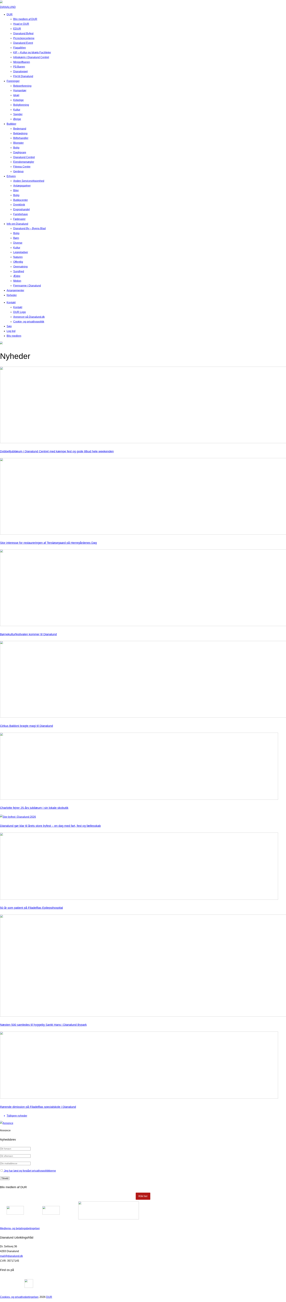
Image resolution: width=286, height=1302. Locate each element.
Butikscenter (20, 200)
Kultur (16, 109)
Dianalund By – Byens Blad (29, 228)
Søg (9, 326)
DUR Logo (19, 312)
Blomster (18, 142)
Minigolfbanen (21, 62)
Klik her (143, 1196)
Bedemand (19, 128)
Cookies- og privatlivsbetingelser (19, 1297)
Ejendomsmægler (23, 161)
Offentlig (18, 261)
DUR (10, 14)
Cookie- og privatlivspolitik (28, 321)
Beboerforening (22, 85)
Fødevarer (19, 219)
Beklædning (20, 133)
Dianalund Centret (24, 157)
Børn (16, 238)
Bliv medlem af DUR (25, 19)
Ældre (16, 276)
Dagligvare (19, 152)
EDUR (17, 28)
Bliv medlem (14, 335)
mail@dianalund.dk (11, 1256)
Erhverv (11, 176)
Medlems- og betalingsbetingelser (20, 1228)
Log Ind (11, 331)
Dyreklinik (19, 204)
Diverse (17, 242)
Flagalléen (19, 47)
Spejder (18, 114)
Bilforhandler (20, 138)
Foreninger (13, 81)
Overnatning (20, 266)
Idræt (16, 95)
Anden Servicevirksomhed (28, 180)
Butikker (11, 123)
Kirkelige (18, 100)
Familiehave (20, 214)
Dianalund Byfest (23, 33)
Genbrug (18, 171)
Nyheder (12, 295)
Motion (17, 280)
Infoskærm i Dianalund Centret (31, 57)
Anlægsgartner (22, 185)
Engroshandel (21, 209)
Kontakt (11, 302)
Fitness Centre (21, 166)
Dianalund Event (23, 42)
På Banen (19, 66)
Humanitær (19, 90)
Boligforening (21, 104)
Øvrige (17, 119)
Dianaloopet (20, 71)
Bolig (16, 147)
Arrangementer (15, 290)
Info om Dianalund (17, 223)
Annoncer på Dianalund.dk (29, 316)
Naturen (18, 257)
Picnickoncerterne (23, 38)
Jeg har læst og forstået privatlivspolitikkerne (29, 1170)
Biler (16, 190)
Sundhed (18, 271)
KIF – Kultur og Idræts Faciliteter (32, 52)
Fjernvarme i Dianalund (27, 285)
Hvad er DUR (21, 23)
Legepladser (20, 252)
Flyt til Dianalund (23, 76)
